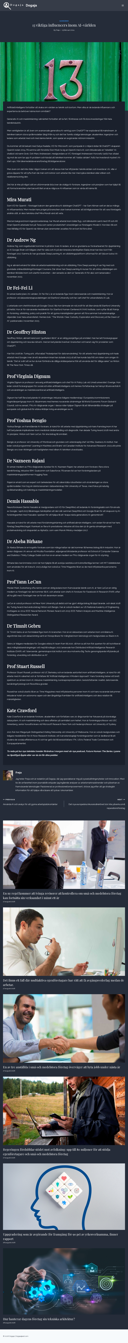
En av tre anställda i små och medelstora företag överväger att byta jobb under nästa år (61, 1067)
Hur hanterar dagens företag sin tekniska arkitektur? (39, 1319)
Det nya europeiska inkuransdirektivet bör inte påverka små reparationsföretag (96, 804)
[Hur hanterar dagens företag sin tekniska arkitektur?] (64, 1281)
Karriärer (64, 21)
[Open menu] (122, 5)
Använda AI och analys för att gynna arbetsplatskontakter (30, 802)
